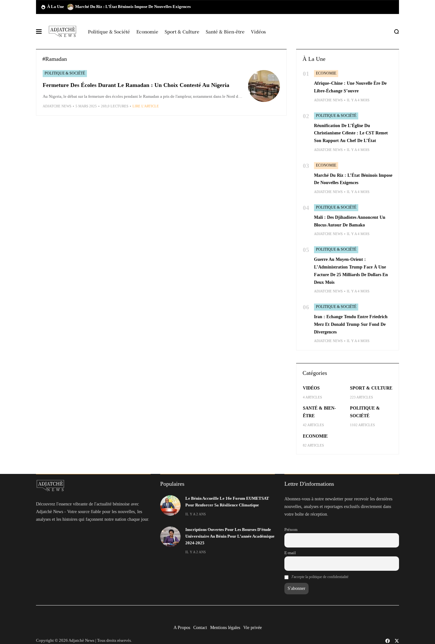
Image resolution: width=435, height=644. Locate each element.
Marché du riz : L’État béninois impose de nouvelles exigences (133, 6)
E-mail (290, 553)
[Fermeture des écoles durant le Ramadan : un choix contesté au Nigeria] (264, 86)
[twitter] (397, 641)
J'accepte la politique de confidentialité (319, 577)
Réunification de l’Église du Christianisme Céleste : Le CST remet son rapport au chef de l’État (351, 133)
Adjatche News (57, 106)
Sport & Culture (371, 388)
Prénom (290, 529)
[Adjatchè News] (62, 31)
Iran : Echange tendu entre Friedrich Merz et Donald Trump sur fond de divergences (351, 324)
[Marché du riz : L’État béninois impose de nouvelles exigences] (70, 7)
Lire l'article (145, 106)
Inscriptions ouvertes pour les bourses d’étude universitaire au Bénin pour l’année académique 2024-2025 (230, 536)
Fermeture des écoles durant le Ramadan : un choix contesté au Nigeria (136, 85)
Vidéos (311, 388)
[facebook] (387, 641)
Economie (326, 73)
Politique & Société (65, 73)
